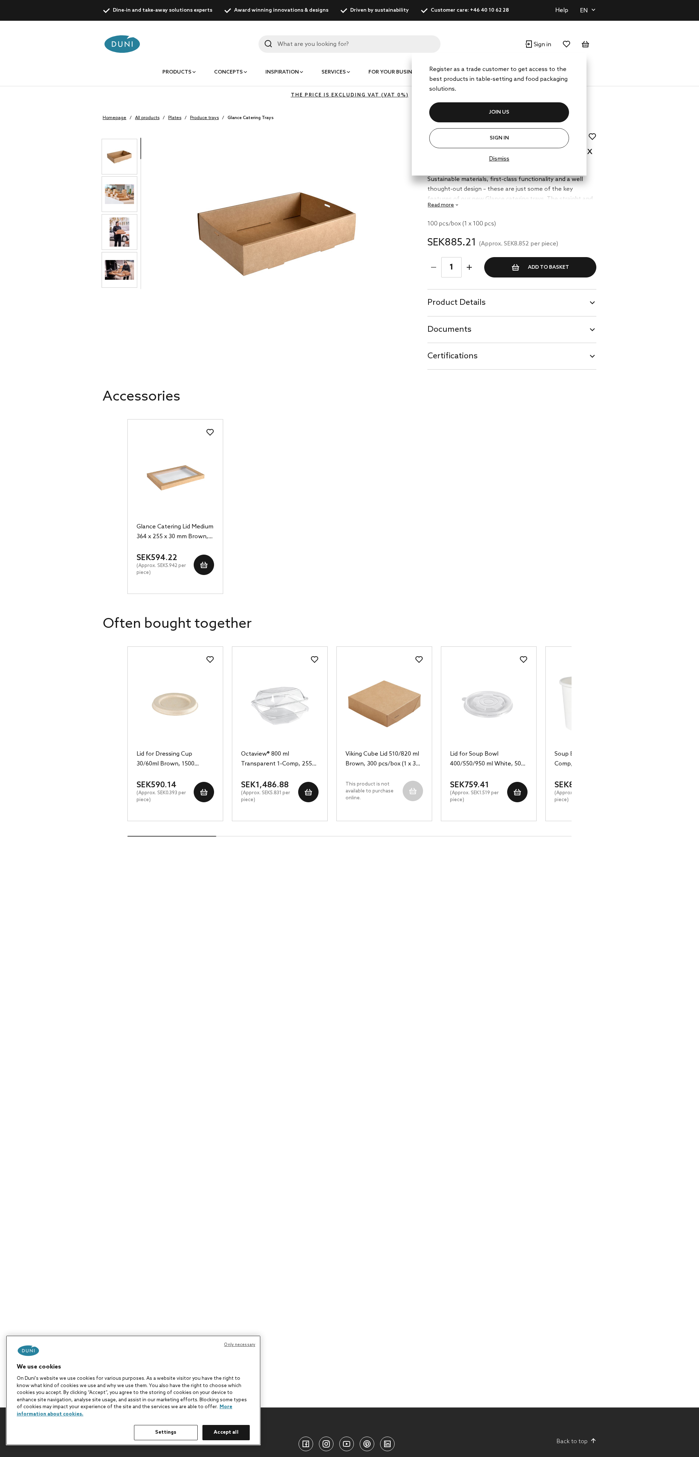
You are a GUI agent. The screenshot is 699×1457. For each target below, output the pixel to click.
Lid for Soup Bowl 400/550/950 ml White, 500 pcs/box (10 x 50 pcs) (487, 760)
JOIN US (499, 112)
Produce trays (204, 118)
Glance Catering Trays (251, 118)
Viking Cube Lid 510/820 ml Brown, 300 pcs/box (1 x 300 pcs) (383, 760)
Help (561, 10)
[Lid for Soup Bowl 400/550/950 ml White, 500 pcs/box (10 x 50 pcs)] (489, 704)
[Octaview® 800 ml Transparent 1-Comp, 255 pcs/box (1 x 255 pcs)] (280, 704)
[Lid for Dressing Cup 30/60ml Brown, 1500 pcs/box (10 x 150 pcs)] (175, 704)
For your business (395, 72)
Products (176, 72)
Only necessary (239, 1344)
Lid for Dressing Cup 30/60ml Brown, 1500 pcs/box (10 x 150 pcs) (166, 760)
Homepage (114, 118)
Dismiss (499, 158)
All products (147, 118)
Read (441, 205)
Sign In (499, 138)
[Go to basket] (585, 44)
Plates (174, 118)
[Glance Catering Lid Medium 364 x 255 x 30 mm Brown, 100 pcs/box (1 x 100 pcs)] (175, 476)
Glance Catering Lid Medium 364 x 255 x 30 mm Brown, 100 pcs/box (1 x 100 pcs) (175, 532)
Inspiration (282, 72)
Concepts (228, 72)
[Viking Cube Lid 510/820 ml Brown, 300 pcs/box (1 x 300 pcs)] (384, 704)
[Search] (268, 44)
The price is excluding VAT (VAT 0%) (349, 95)
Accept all (226, 1432)
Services (333, 72)
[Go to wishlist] (566, 44)
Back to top (572, 1441)
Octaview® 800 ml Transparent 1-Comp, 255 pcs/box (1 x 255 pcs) (276, 760)
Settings (165, 1432)
